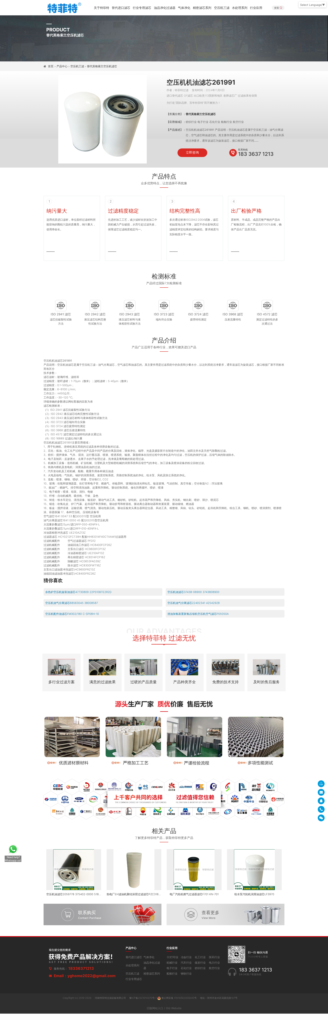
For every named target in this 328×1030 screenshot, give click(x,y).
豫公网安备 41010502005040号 (179, 997)
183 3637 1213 (256, 154)
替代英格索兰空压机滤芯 (102, 66)
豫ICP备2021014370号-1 (143, 997)
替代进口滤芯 (121, 8)
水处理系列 (239, 8)
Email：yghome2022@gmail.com (84, 976)
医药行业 (214, 957)
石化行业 (186, 968)
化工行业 (200, 957)
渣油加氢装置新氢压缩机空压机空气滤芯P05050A (198, 614)
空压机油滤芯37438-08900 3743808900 (193, 592)
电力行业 (214, 962)
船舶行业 (172, 973)
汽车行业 (186, 962)
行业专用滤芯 (142, 8)
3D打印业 (172, 957)
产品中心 (62, 66)
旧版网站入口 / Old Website (164, 1008)
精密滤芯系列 (202, 8)
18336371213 (81, 968)
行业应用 (256, 8)
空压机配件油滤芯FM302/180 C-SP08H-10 (72, 614)
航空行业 (214, 968)
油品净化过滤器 (164, 8)
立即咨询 (192, 152)
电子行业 (172, 968)
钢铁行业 (186, 973)
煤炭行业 (200, 962)
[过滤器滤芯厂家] (64, 7)
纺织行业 (200, 968)
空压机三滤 (221, 8)
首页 (51, 66)
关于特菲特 (101, 8)
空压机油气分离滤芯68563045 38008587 (71, 603)
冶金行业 (186, 957)
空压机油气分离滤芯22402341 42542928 (193, 603)
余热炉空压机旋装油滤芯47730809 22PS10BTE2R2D (78, 592)
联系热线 (243, 149)
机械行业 (172, 962)
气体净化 (184, 8)
